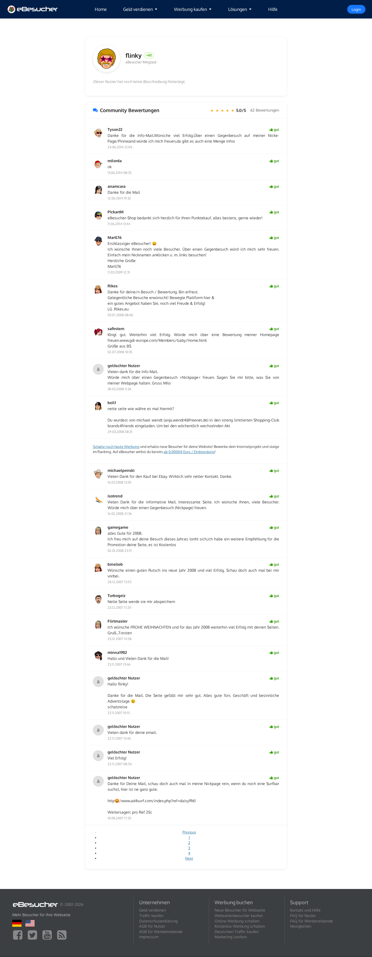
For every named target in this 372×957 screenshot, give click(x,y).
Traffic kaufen (151, 915)
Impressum (148, 936)
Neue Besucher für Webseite (240, 910)
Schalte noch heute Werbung (116, 446)
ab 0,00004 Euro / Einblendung (189, 452)
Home (101, 9)
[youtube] (48, 934)
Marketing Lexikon (231, 936)
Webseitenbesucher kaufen (239, 915)
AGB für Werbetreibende (160, 931)
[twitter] (34, 934)
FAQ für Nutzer (303, 915)
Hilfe (273, 9)
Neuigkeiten (300, 926)
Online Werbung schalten (237, 921)
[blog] (63, 934)
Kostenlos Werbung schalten (240, 926)
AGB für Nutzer (152, 926)
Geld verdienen (152, 910)
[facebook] (19, 934)
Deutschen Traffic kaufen (237, 931)
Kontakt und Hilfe (305, 910)
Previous (189, 832)
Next (189, 858)
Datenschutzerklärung (158, 921)
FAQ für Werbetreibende (311, 921)
